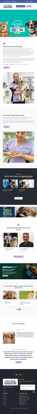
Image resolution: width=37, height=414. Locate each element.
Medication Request (20, 6)
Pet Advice (6, 301)
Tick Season (7, 303)
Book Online (29, 6)
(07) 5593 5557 (30, 1)
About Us (4, 395)
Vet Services (5, 396)
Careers (4, 401)
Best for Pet (5, 399)
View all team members (18, 256)
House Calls (22, 190)
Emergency (5, 398)
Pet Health (5, 191)
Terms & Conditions (18, 408)
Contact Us (5, 404)
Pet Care (20, 191)
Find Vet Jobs (25, 408)
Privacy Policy (12, 408)
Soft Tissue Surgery (8, 190)
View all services (18, 198)
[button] (33, 392)
